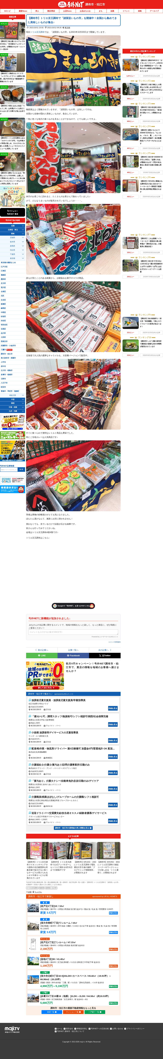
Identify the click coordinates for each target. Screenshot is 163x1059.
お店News (67, 11)
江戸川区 (4, 267)
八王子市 (4, 383)
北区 (2, 296)
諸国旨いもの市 (51, 888)
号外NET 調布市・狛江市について (70, 1031)
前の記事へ (43, 650)
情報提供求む (82, 1029)
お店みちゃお (85, 11)
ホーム (59, 1029)
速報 (140, 11)
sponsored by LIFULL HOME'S (104, 896)
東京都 (67, 28)
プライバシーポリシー (135, 1029)
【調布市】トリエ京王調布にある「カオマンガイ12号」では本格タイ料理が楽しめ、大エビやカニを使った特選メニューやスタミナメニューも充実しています (12, 143)
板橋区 (3, 304)
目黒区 (3, 329)
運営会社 (69, 1029)
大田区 (3, 337)
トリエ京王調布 (37, 32)
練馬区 (3, 308)
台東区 (3, 291)
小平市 (3, 362)
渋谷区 (3, 321)
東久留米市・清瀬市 (8, 358)
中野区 (3, 312)
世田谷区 (4, 325)
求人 (37, 11)
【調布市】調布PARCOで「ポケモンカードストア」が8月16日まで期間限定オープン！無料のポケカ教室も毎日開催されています (151, 65)
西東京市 (4, 341)
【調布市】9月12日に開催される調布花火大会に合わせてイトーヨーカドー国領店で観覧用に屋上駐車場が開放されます (151, 186)
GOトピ (7, 11)
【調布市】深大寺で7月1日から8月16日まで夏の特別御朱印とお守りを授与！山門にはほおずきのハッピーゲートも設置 (151, 266)
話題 (112, 11)
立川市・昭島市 (6, 370)
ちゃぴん (38, 892)
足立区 (3, 283)
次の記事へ (103, 650)
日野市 (3, 379)
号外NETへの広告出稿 (100, 1029)
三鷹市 (6, 350)
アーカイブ (154, 11)
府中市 (3, 366)
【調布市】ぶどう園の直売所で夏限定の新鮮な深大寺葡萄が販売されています (150, 343)
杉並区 (3, 316)
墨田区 (3, 279)
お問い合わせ (117, 1029)
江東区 (3, 271)
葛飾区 (3, 275)
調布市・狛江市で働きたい (40, 694)
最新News (23, 11)
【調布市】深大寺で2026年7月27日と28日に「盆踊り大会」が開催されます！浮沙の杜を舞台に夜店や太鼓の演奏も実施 (151, 162)
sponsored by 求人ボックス (63, 694)
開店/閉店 (51, 11)
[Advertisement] (143, 31)
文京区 (3, 300)
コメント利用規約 (114, 642)
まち (100, 11)
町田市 (3, 387)
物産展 (41, 888)
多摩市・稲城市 (6, 375)
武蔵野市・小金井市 (8, 346)
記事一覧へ (73, 650)
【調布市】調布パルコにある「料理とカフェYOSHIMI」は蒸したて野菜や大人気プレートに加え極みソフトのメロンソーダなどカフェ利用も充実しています (12, 178)
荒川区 (3, 287)
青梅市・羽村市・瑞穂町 (10, 391)
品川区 (3, 333)
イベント (126, 11)
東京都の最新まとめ (8, 262)
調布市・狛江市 (95, 4)
